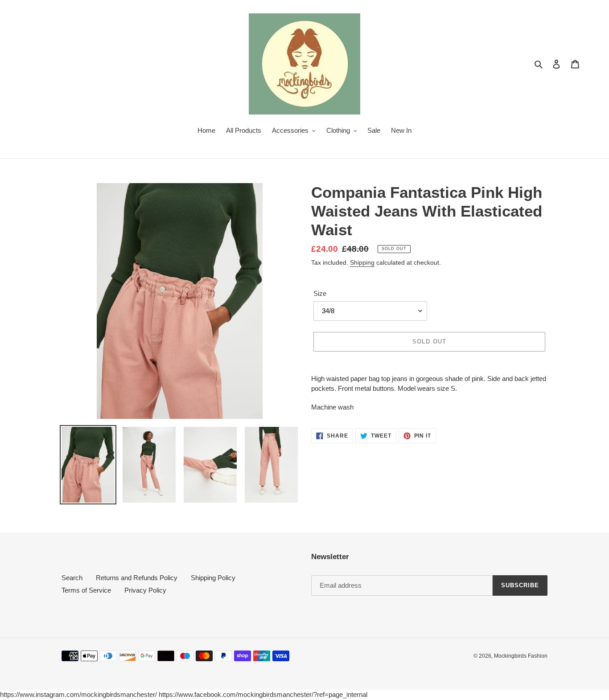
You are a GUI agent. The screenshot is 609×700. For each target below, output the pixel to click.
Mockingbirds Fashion (520, 656)
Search (72, 577)
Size (319, 293)
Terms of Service (86, 590)
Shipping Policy (213, 577)
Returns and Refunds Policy (136, 577)
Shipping (362, 262)
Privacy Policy (145, 590)
